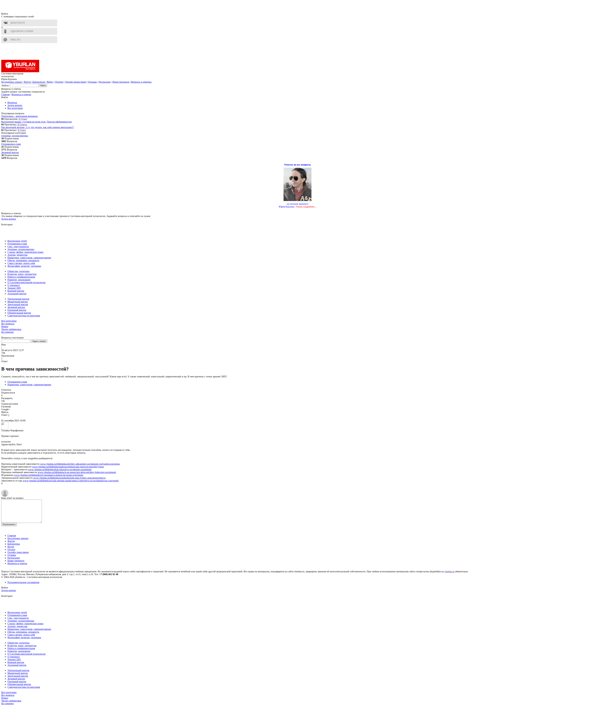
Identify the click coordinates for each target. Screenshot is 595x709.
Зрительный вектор (17, 304)
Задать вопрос (14, 105)
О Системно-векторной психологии (26, 282)
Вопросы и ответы (21, 94)
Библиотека (13, 544)
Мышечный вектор (17, 301)
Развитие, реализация (18, 279)
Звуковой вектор (10, 152)
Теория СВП (14, 288)
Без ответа (7, 332)
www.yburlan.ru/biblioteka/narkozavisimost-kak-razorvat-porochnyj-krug (68, 466)
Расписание (13, 558)
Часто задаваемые (11, 329)
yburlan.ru (449, 571)
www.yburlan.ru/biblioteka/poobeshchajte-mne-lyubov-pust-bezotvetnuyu (69, 478)
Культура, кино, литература (21, 274)
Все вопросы (7, 323)
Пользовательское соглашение (23, 582)
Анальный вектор (16, 293)
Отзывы (11, 555)
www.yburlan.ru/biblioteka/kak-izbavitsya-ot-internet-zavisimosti (59, 469)
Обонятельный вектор (19, 312)
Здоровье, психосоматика (14, 135)
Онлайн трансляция (18, 552)
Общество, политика (18, 271)
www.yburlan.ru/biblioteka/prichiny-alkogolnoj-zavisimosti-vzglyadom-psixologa (80, 464)
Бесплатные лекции (17, 538)
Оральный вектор (16, 310)
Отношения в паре (11, 144)
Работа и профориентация (21, 277)
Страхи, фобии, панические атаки (25, 252)
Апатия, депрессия (17, 255)
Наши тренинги (15, 560)
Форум (11, 541)
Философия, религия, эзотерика (24, 266)
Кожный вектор (15, 290)
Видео (10, 546)
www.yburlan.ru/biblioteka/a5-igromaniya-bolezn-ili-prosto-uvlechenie (48, 475)
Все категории (15, 108)
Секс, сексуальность (18, 246)
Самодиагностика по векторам (23, 315)
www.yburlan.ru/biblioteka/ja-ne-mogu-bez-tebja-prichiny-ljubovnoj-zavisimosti (77, 472)
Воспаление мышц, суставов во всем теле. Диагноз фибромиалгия (36, 121)
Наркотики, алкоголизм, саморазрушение (29, 257)
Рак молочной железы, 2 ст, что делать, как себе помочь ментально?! (37, 127)
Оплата (11, 549)
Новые (4, 326)
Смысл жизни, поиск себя (21, 263)
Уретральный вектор (18, 299)
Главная (5, 94)
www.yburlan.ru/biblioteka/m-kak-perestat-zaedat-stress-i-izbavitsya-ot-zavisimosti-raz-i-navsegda (71, 480)
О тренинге (13, 285)
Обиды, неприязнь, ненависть (23, 260)
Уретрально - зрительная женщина (19, 116)
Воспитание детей (17, 241)
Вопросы (12, 102)
